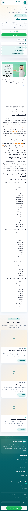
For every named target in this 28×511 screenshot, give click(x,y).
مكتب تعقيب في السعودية (22, 9)
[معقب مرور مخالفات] (14, 373)
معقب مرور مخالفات (19, 384)
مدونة (26, 465)
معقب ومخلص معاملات (18, 419)
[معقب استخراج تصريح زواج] (14, 338)
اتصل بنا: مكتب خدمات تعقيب (21, 468)
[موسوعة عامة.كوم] (24, 441)
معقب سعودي (15, 131)
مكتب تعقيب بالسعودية (18, 143)
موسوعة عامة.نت (24, 488)
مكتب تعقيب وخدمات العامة (17, 128)
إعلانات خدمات (16, 7)
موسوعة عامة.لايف (23, 486)
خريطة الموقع (16, 497)
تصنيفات (25, 12)
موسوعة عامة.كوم (24, 7)
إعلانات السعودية (9, 7)
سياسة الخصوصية (23, 497)
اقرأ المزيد (22, 360)
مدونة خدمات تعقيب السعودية (10, 9)
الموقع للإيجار (13, 35)
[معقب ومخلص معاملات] (14, 407)
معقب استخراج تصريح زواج (17, 350)
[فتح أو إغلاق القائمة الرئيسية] (3, 2)
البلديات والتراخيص (18, 12)
